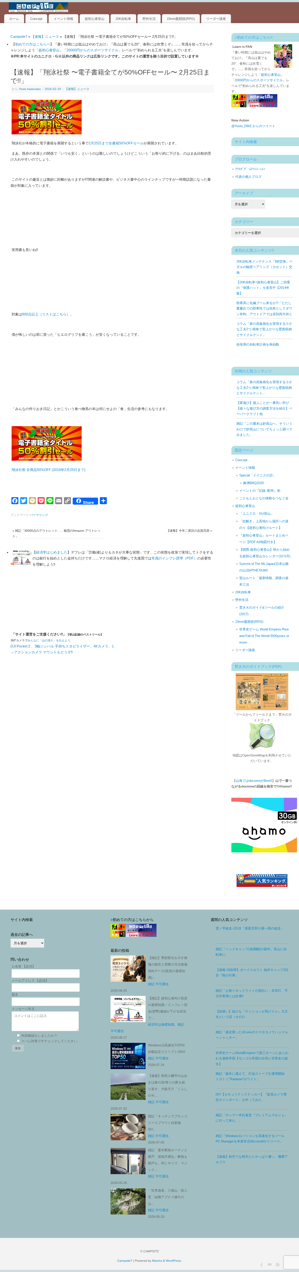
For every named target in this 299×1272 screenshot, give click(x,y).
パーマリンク (39, 515)
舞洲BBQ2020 (253, 483)
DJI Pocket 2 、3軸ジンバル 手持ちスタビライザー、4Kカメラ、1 (62, 646)
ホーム (14, 19)
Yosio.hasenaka (30, 89)
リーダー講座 (216, 19)
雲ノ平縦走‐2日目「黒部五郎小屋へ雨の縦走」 (250, 928)
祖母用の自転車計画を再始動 (257, 344)
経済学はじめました (51, 552)
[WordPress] (277, 1264)
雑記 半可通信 (158, 984)
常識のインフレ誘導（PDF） (174, 558)
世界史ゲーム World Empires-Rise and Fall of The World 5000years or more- (264, 635)
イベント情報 (63, 19)
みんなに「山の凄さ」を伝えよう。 (50, 640)
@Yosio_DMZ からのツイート (253, 126)
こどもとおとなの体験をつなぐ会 (263, 498)
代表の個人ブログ (248, 176)
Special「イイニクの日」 (257, 475)
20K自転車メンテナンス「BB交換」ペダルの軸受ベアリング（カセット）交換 (264, 267)
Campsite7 (19, 36)
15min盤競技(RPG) (181, 19)
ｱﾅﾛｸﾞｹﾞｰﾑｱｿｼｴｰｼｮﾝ (250, 169)
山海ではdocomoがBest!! (254, 780)
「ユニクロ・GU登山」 (256, 513)
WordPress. (174, 1260)
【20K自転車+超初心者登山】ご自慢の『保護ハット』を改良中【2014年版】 (263, 287)
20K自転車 (123, 19)
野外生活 (149, 19)
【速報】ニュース (45, 36)
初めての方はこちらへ (32, 44)
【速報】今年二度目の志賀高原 (189, 530)
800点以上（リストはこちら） (46, 314)
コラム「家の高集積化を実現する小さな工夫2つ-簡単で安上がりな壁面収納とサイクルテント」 (264, 329)
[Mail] (269, 1264)
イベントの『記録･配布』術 (259, 490)
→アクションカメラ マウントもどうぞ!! (42, 652)
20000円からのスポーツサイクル (92, 50)
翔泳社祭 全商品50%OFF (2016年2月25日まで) (48, 470)
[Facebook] (261, 1264)
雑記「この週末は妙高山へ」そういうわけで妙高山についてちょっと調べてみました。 (264, 429)
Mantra (157, 1260)
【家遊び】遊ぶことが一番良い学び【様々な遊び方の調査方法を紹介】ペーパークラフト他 (264, 408)
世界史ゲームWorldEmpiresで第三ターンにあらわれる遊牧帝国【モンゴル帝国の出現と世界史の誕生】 (252, 1058)
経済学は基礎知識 (161, 1024)
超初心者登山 (94, 19)
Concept (36, 19)
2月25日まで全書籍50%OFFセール (116, 143)
